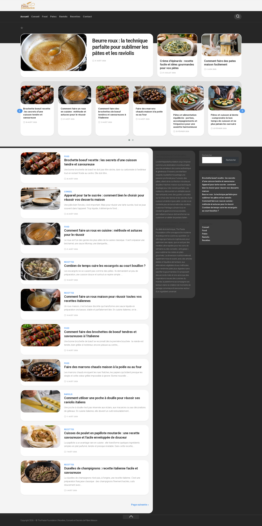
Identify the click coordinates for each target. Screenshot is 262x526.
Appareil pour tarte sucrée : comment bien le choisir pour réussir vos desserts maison (220, 187)
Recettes (75, 16)
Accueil (24, 16)
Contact (87, 16)
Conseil (35, 16)
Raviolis (63, 16)
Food (44, 16)
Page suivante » (140, 504)
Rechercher (207, 155)
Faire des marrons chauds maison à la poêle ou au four (103, 367)
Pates (53, 16)
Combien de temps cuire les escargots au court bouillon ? (104, 266)
